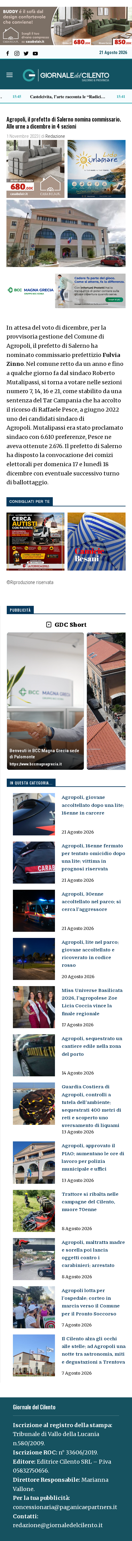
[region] (66, 701)
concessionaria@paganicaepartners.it (65, 1507)
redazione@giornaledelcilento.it (58, 1525)
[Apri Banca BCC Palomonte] (45, 701)
